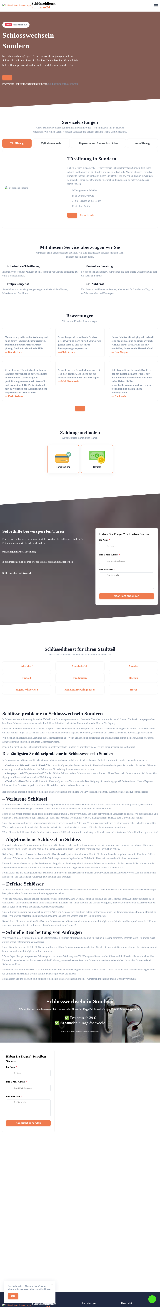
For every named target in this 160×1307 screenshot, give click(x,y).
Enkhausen (80, 677)
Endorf (26, 677)
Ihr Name (103, 540)
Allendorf (26, 666)
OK (13, 1296)
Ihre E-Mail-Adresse (108, 555)
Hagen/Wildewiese (27, 689)
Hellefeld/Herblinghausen (80, 689)
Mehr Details (87, 215)
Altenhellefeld (80, 666)
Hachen (133, 677)
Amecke (133, 666)
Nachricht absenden (126, 596)
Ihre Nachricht (106, 569)
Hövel (133, 689)
